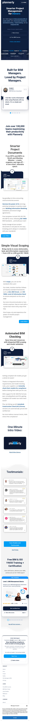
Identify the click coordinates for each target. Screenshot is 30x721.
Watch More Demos (15, 452)
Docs (4, 671)
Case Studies (6, 691)
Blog (4, 695)
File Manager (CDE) (7, 678)
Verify (4, 676)
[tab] (10, 113)
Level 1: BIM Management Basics (13, 581)
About (4, 702)
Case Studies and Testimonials (15, 544)
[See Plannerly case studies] (4, 54)
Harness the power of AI (10, 204)
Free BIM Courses (7, 687)
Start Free (14, 656)
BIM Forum (15, 292)
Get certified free (15, 608)
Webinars (5, 693)
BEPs (20, 156)
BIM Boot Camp (6, 689)
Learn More (6, 236)
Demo (4, 669)
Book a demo (15, 660)
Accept (15, 717)
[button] (27, 705)
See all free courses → (15, 624)
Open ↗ (24, 612)
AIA (9, 292)
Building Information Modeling (16, 208)
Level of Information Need (17, 294)
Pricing (4, 680)
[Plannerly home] (8, 2)
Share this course (10, 612)
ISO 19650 (23, 219)
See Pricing (15, 550)
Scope (8, 282)
